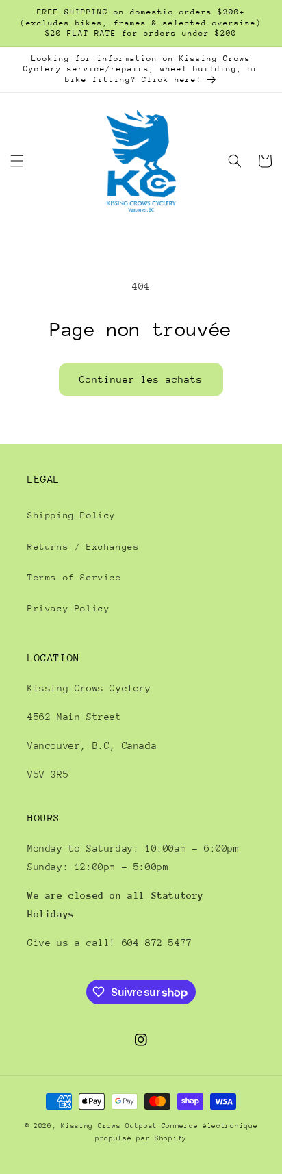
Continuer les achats (141, 379)
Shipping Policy (71, 515)
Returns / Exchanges (83, 546)
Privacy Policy (68, 608)
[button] (17, 161)
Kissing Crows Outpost (109, 1126)
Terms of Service (74, 577)
